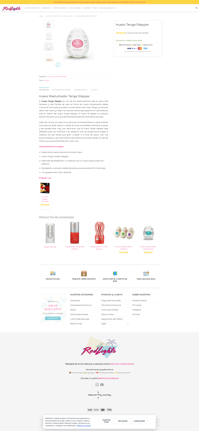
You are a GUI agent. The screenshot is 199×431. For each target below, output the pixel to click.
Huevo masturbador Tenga (86, 16)
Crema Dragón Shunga (45, 199)
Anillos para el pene (79, 314)
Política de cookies (84, 425)
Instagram (136, 310)
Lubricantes (45, 8)
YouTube (136, 314)
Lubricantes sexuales (79, 319)
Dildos (73, 310)
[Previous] (59, 44)
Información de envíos (111, 305)
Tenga (46, 80)
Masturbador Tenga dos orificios (74, 248)
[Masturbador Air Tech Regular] (99, 233)
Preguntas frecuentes (111, 300)
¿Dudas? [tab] (94, 90)
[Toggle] (128, 323)
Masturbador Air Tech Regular (99, 248)
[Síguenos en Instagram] (97, 385)
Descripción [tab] (44, 90)
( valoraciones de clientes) (137, 33)
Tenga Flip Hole (50, 247)
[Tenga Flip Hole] (50, 233)
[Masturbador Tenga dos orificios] (75, 233)
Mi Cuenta (136, 305)
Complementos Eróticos (80, 305)
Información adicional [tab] (61, 90)
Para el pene (68, 16)
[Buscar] (196, 8)
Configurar (139, 421)
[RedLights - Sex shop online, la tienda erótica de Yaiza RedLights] (11, 8)
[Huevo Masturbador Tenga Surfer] (148, 233)
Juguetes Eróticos (32, 8)
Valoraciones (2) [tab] (81, 90)
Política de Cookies (109, 310)
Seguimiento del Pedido (111, 319)
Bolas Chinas (76, 323)
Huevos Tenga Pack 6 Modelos (123, 248)
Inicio (41, 16)
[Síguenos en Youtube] (102, 385)
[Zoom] (58, 64)
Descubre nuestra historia (121, 364)
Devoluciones (107, 314)
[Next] (98, 44)
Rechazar (122, 421)
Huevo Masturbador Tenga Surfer (148, 248)
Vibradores (75, 300)
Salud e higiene (75, 8)
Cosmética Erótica (60, 8)
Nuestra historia (139, 300)
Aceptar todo (106, 421)
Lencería (86, 8)
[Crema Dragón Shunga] (45, 188)
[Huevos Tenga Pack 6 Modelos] (124, 233)
